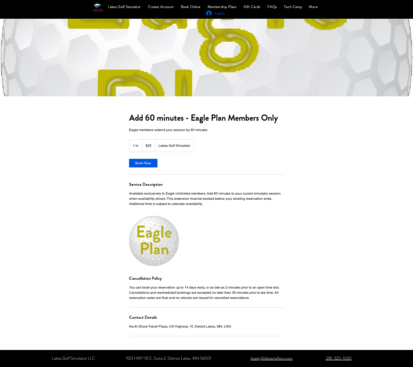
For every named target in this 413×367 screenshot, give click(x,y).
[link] (143, 163)
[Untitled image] (154, 241)
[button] (313, 7)
